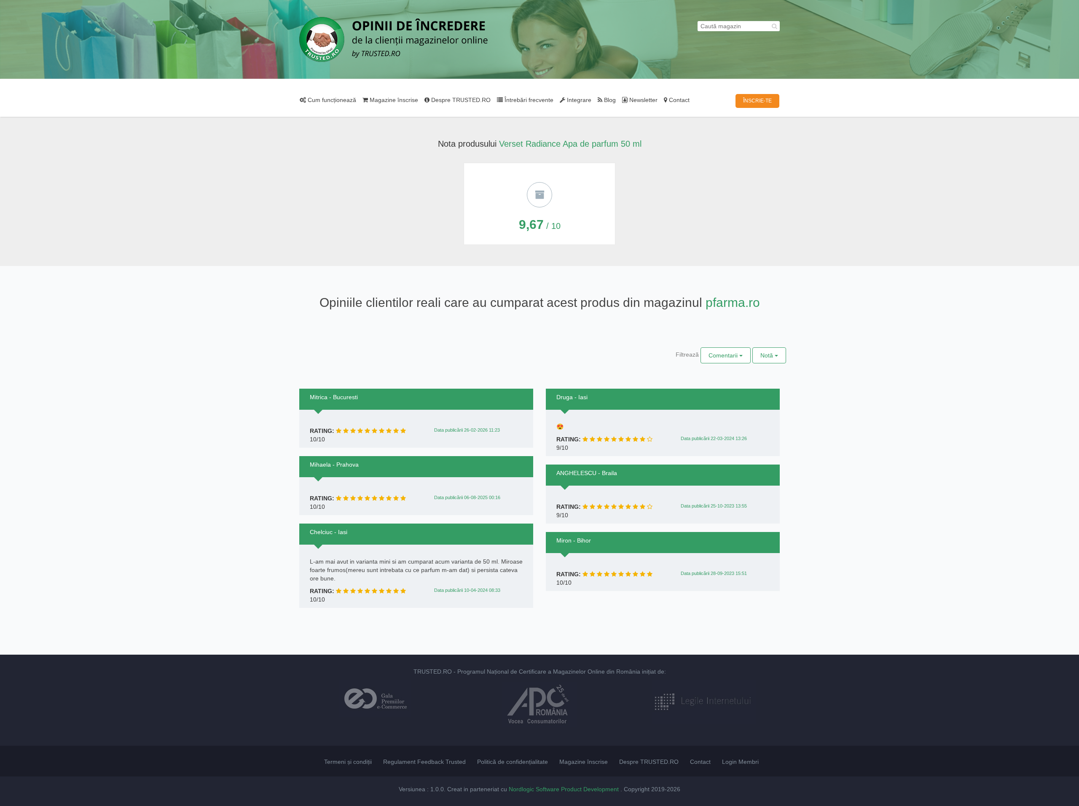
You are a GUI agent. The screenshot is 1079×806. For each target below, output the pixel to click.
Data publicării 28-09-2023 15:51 (714, 573)
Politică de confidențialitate (512, 761)
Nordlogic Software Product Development (564, 789)
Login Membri (740, 761)
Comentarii (724, 355)
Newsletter (643, 100)
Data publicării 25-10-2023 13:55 (714, 505)
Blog (609, 100)
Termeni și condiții (348, 761)
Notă (767, 355)
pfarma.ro (733, 302)
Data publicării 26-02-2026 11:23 (467, 430)
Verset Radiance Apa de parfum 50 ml (570, 143)
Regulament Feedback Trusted (424, 761)
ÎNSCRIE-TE (757, 101)
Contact (678, 100)
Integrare (578, 100)
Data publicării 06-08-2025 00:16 (467, 497)
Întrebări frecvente (528, 100)
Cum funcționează (331, 100)
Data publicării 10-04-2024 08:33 (467, 590)
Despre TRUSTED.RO (460, 100)
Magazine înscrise (393, 100)
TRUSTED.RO (432, 671)
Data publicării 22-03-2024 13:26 (714, 438)
